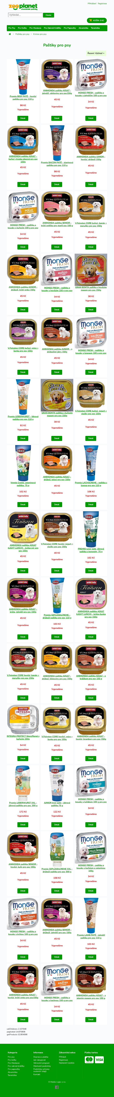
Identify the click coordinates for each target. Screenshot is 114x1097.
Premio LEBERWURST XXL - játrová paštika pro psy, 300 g (23, 804)
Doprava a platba (40, 1057)
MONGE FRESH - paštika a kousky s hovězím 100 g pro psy (57, 289)
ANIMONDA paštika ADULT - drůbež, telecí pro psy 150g (57, 478)
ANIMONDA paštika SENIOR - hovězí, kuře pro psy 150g (23, 865)
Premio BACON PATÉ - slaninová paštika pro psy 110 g (57, 164)
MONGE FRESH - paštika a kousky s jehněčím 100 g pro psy (91, 94)
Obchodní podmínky (42, 1066)
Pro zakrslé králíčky (52, 28)
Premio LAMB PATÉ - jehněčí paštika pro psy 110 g (91, 936)
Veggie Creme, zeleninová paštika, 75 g (23, 484)
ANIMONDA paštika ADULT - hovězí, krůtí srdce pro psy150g (23, 996)
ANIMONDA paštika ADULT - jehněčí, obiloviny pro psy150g (57, 92)
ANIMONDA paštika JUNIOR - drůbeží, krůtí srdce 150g (23, 288)
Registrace (102, 3)
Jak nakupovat (39, 1060)
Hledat (48, 15)
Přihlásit (62, 1057)
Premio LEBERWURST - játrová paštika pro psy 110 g (23, 418)
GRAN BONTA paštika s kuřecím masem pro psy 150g (57, 414)
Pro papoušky (70, 28)
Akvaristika (83, 28)
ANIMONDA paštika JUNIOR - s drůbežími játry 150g (57, 350)
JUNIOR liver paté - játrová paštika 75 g (57, 804)
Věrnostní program (41, 1063)
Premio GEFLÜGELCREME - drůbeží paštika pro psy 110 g (57, 616)
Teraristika (95, 28)
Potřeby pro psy (22, 34)
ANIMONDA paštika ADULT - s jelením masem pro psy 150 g (91, 997)
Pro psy (11, 28)
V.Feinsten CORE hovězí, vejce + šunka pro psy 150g (57, 738)
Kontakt (36, 1074)
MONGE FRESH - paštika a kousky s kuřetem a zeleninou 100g (91, 868)
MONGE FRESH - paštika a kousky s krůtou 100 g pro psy (23, 933)
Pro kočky (22, 28)
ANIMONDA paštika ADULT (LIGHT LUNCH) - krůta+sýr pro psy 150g (23, 548)
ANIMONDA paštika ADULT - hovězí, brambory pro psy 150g (91, 737)
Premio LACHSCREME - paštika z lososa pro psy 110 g (91, 484)
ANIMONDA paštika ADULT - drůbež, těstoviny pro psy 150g (57, 677)
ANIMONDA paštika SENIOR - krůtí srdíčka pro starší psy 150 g (57, 224)
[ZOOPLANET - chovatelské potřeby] (23, 7)
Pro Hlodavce (35, 28)
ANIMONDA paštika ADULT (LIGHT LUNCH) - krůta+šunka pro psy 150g (91, 614)
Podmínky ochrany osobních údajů (41, 1070)
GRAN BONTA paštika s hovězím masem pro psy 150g (91, 288)
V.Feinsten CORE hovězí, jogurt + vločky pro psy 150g (57, 545)
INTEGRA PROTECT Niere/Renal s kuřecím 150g (23, 737)
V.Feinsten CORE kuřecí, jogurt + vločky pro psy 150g (91, 412)
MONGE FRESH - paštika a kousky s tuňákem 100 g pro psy (91, 800)
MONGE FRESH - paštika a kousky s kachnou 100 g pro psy (57, 999)
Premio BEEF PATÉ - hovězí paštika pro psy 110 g (23, 97)
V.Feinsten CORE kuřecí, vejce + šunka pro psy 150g (23, 349)
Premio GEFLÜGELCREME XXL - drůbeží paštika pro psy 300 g (57, 870)
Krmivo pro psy (39, 34)
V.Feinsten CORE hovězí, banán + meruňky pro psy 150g (23, 676)
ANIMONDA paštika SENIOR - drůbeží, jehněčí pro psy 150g (57, 931)
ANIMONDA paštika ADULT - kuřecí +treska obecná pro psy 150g (23, 159)
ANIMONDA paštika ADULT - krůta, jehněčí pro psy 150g (23, 610)
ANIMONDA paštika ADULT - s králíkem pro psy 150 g (91, 677)
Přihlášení (92, 3)
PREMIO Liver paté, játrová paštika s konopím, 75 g (91, 550)
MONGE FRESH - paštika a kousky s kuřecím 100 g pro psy (23, 226)
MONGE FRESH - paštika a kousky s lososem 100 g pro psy (90, 351)
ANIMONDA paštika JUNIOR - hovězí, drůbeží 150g (91, 158)
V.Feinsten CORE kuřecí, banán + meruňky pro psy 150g (91, 224)
